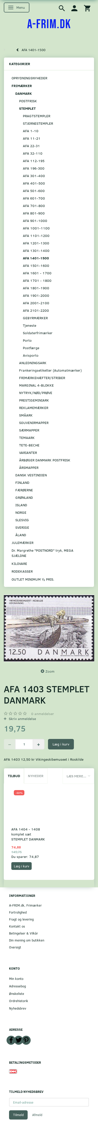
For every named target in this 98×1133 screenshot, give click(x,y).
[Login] (74, 8)
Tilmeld (18, 1115)
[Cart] (87, 8)
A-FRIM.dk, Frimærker (25, 905)
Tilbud (14, 775)
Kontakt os (17, 926)
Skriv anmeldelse (22, 718)
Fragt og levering (21, 919)
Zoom (50, 671)
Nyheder (35, 775)
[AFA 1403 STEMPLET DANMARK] (49, 628)
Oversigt (15, 947)
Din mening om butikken (26, 940)
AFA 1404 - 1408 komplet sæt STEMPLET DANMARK (28, 834)
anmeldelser (42, 713)
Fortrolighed (18, 912)
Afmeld (37, 1115)
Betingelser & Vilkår (23, 933)
